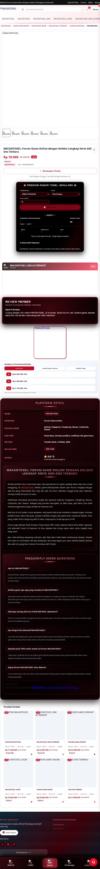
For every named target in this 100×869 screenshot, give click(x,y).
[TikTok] (14, 844)
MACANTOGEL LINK (41, 18)
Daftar (90, 2)
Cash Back (19, 368)
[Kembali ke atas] (94, 856)
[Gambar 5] (44, 133)
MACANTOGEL (73, 2)
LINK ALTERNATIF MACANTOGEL (62, 687)
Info (93, 266)
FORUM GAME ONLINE (21, 26)
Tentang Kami (58, 824)
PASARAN (24, 190)
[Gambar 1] (6, 133)
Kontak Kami (58, 829)
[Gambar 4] (35, 133)
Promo (83, 2)
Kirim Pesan (11, 832)
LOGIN (30, 865)
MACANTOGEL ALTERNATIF (58, 26)
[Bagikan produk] (93, 149)
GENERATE (50, 207)
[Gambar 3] (25, 133)
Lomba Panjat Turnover (50, 368)
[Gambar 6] (54, 133)
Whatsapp (69, 865)
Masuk (97, 2)
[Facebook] (2, 844)
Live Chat (89, 865)
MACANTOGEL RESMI (39, 26)
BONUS (11, 865)
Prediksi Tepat (81, 368)
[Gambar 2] (16, 133)
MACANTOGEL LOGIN (63, 18)
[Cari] (22, 9)
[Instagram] (8, 844)
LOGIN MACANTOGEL (77, 26)
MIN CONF (24, 198)
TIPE (53, 190)
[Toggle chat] (93, 862)
